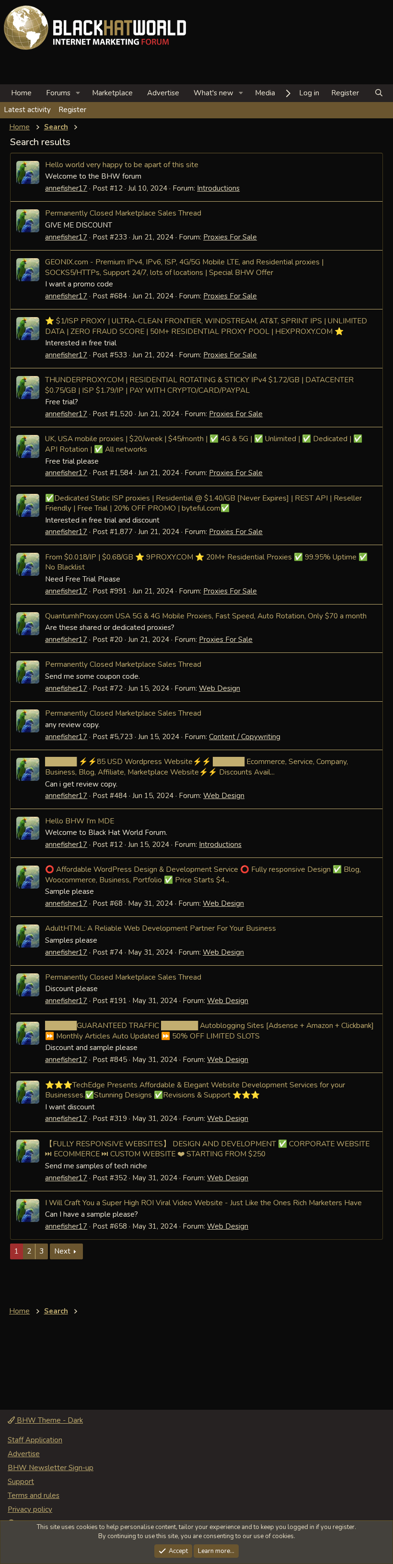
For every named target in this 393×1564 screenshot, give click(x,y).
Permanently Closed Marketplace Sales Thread (123, 213)
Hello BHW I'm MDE (79, 821)
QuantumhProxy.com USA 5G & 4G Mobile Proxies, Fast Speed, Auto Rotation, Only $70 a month (206, 616)
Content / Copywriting (244, 737)
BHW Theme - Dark (49, 1420)
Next (62, 1251)
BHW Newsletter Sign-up (50, 1468)
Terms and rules (33, 1495)
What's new (213, 93)
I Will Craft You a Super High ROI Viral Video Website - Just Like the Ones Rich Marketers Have (203, 1203)
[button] (78, 93)
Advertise (163, 93)
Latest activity (27, 109)
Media (265, 93)
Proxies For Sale (230, 237)
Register (72, 109)
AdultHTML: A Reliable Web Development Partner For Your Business (160, 928)
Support (21, 1481)
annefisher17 (66, 188)
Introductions (218, 188)
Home (21, 93)
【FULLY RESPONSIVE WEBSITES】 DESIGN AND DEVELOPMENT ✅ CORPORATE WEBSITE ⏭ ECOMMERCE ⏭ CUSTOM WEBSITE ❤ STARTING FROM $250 (207, 1149)
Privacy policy (30, 1509)
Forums (58, 93)
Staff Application (35, 1440)
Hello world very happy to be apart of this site (121, 165)
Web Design (219, 688)
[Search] (379, 93)
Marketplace (112, 93)
